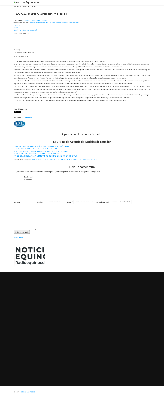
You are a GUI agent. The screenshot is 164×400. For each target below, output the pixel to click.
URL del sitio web (102, 202)
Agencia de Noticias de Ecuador (34, 20)
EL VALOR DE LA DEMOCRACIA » (84, 159)
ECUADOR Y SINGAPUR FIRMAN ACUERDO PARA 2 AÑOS (36, 153)
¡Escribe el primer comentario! (25, 30)
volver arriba (18, 237)
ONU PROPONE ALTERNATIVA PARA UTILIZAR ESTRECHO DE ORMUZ (41, 151)
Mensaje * (18, 202)
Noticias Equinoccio (27, 392)
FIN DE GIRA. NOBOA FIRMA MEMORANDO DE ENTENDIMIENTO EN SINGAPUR (45, 156)
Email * (70, 202)
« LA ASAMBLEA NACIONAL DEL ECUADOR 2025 (51, 159)
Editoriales (28, 118)
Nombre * (40, 202)
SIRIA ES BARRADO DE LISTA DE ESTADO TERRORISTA (35, 149)
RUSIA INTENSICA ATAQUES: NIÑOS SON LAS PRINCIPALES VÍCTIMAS (41, 146)
